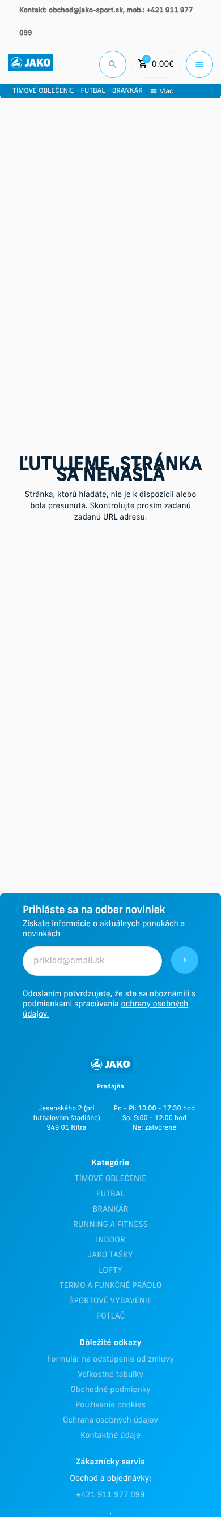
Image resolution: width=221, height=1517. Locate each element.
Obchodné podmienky (110, 1390)
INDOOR (110, 1240)
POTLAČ (110, 1316)
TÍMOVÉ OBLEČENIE (110, 1179)
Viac (166, 91)
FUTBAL (110, 1194)
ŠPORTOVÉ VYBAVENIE (110, 1301)
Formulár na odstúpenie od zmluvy (110, 1359)
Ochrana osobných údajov (110, 1420)
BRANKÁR (110, 1209)
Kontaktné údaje (110, 1436)
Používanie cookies (110, 1405)
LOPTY (110, 1271)
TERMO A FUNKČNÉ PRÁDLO (111, 1286)
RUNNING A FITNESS (110, 1225)
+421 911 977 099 (110, 1495)
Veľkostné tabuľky (110, 1375)
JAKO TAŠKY (110, 1255)
